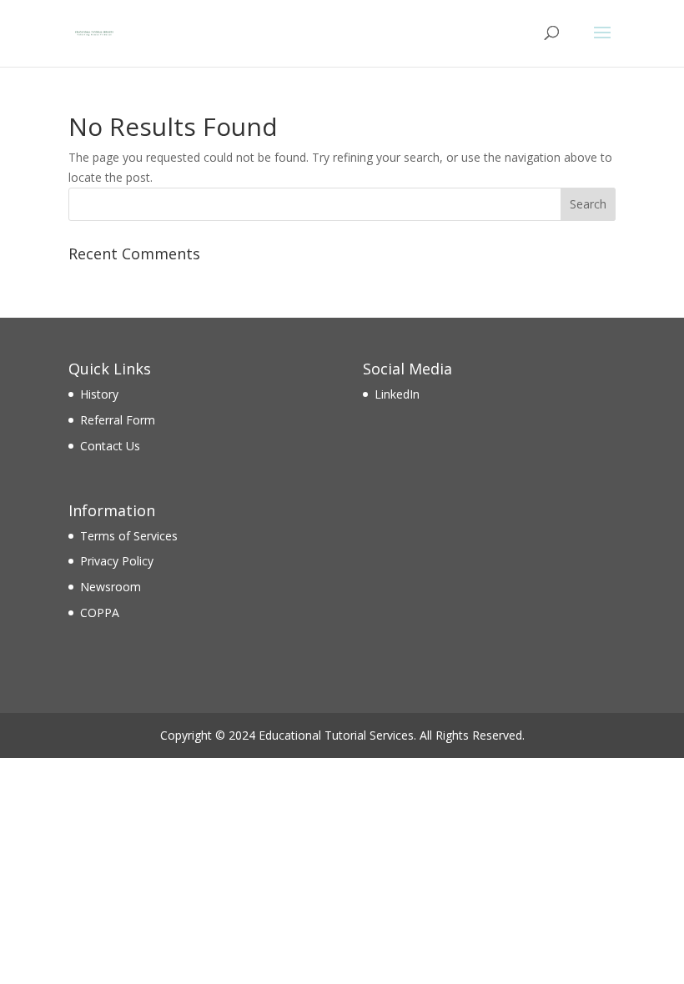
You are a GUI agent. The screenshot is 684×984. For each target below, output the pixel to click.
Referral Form (117, 420)
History (99, 394)
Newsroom (110, 587)
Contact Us (110, 446)
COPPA (99, 612)
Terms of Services (129, 536)
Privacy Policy (116, 561)
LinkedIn (397, 394)
